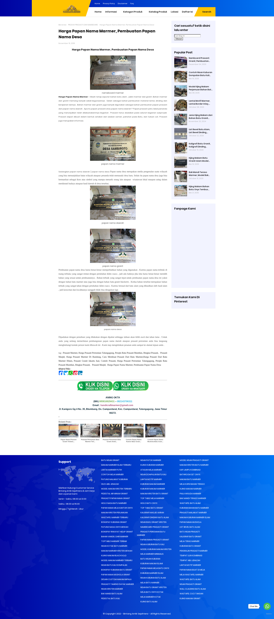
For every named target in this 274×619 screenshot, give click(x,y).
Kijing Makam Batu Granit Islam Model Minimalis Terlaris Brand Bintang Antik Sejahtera (199, 159)
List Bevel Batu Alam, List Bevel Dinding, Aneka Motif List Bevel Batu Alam (200, 131)
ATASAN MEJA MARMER (151, 469)
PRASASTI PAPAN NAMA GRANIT (115, 498)
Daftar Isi (187, 11)
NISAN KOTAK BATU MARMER (114, 546)
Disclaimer (122, 3)
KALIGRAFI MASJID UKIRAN (152, 512)
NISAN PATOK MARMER (150, 460)
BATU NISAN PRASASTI (189, 531)
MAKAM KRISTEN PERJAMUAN (114, 512)
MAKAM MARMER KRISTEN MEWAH (116, 550)
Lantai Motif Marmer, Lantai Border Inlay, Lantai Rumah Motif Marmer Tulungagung (200, 102)
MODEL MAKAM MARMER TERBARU (116, 560)
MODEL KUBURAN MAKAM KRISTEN (155, 549)
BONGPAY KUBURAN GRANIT (114, 522)
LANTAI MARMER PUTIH (111, 469)
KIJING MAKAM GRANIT (190, 598)
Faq (132, 3)
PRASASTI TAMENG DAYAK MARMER (117, 584)
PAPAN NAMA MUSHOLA (190, 522)
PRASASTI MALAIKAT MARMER (193, 512)
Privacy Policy (109, 3)
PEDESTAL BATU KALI (110, 598)
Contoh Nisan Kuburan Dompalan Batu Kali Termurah (200, 74)
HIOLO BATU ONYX (148, 503)
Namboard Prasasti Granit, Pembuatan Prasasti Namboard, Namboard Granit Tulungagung (199, 60)
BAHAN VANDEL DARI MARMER (114, 536)
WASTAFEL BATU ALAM (190, 503)
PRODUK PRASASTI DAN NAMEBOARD (83, 25)
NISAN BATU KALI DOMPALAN (114, 565)
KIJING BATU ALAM (148, 601)
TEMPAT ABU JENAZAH (189, 560)
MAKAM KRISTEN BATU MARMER (193, 465)
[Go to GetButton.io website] (267, 614)
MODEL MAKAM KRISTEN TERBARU (116, 488)
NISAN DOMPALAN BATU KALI (153, 474)
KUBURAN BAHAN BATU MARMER (194, 507)
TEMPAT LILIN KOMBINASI (190, 555)
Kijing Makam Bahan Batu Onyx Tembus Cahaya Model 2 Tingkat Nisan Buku (199, 188)
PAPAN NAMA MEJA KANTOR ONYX (117, 507)
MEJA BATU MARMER (149, 582)
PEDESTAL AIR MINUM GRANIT (114, 493)
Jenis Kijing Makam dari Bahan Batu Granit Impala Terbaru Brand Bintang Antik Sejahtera (200, 117)
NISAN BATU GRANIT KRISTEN (153, 587)
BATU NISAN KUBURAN (150, 558)
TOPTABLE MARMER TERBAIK (114, 541)
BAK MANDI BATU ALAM (111, 593)
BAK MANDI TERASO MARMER (192, 498)
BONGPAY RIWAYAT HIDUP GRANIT (117, 531)
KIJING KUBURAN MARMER (152, 465)
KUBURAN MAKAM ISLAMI (151, 563)
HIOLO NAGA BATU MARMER (114, 503)
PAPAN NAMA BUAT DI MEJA (192, 569)
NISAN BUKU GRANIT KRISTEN (153, 522)
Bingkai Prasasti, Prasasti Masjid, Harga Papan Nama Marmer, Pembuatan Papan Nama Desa (118, 365)
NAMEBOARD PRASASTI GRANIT (154, 527)
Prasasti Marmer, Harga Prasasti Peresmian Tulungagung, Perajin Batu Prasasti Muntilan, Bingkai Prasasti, (111, 353)
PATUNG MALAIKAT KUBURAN (114, 479)
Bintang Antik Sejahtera (135, 613)
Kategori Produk (132, 11)
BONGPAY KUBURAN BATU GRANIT (116, 569)
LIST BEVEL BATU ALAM (189, 527)
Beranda (62, 25)
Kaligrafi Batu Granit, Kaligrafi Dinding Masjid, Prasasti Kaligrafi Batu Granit (199, 145)
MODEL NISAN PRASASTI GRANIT (194, 460)
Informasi (111, 11)
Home (97, 3)
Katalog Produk (158, 11)
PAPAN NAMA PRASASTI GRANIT (154, 539)
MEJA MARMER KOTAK (150, 596)
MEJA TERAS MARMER (189, 541)
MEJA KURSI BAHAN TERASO (192, 484)
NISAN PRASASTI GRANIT (190, 584)
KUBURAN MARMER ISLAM (151, 573)
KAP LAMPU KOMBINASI (190, 469)
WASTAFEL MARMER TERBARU (114, 517)
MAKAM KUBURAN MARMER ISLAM (194, 517)
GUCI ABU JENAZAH (110, 484)
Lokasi (174, 11)
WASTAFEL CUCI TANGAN (191, 593)
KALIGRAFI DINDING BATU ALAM (154, 517)
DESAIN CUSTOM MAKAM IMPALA (116, 579)
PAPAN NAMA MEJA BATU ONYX (154, 568)
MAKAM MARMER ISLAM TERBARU (116, 465)
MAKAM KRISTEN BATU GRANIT (154, 493)
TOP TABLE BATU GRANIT (151, 507)
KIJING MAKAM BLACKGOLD (113, 555)
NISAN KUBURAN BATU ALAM (153, 577)
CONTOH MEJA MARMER (112, 474)
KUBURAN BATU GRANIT (190, 546)
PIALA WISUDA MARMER (190, 493)
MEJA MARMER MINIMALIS (152, 554)
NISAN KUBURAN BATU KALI (152, 544)
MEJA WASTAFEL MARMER (191, 574)
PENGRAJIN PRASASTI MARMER (193, 550)
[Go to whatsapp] (267, 606)
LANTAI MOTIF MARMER (151, 479)
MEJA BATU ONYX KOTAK (151, 592)
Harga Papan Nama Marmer (73, 96)
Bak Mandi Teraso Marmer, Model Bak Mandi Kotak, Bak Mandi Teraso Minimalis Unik (198, 174)
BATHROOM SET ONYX (189, 474)
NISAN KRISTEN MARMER (112, 588)
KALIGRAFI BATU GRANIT (190, 536)
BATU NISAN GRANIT (110, 460)
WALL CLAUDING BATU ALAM (192, 588)
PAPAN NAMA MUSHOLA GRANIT (115, 574)
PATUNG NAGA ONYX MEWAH (114, 527)
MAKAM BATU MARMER (190, 479)
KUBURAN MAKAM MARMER (152, 484)
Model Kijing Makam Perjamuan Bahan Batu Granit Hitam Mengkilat (200, 88)
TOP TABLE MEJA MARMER (152, 498)
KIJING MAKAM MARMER (190, 488)
